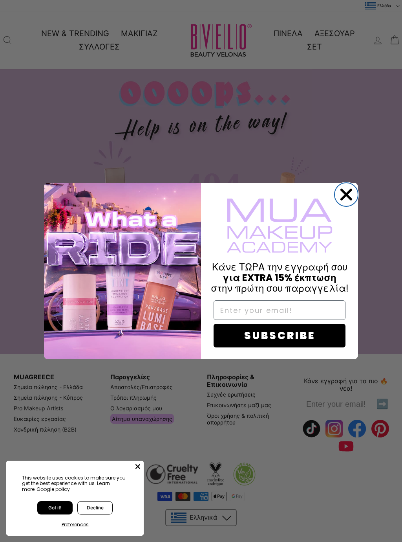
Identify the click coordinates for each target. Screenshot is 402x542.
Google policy (53, 489)
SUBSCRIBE (279, 336)
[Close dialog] (346, 194)
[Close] (138, 466)
